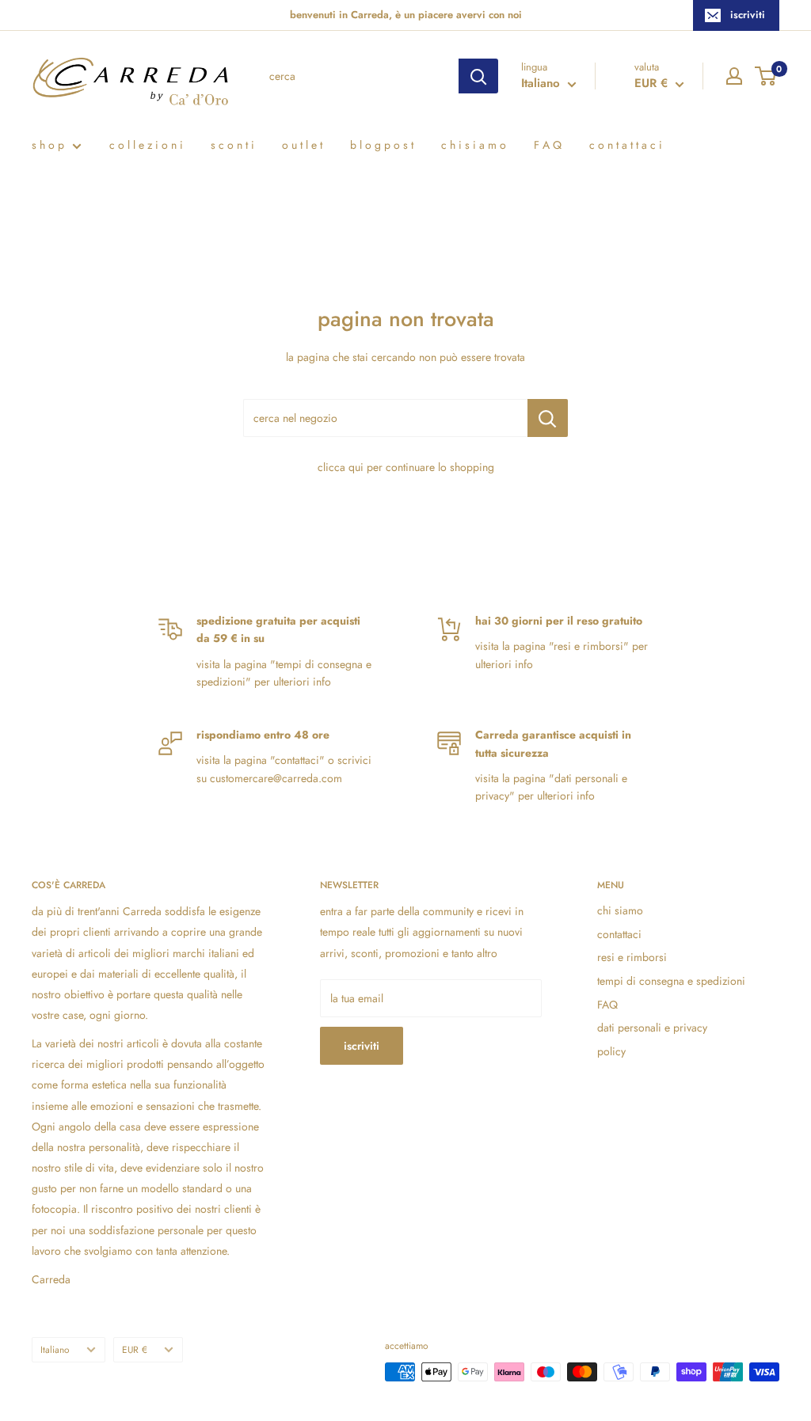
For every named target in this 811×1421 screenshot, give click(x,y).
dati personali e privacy (652, 1027)
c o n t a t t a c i (625, 145)
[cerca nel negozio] (547, 418)
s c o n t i (232, 145)
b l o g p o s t (381, 145)
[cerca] (478, 76)
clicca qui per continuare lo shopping (406, 467)
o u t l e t (302, 145)
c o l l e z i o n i (146, 145)
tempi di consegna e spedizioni (671, 981)
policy (611, 1051)
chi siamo (620, 910)
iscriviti (747, 14)
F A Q (548, 145)
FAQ (607, 1005)
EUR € (134, 1349)
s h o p (48, 145)
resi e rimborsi (632, 957)
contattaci (619, 934)
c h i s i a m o (473, 145)
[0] (766, 75)
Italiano (55, 1349)
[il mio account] (734, 76)
